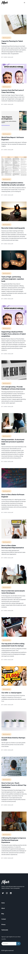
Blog (2, 913)
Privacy (3, 924)
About (3, 908)
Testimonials (4, 930)
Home (3, 902)
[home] (5, 2)
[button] (24, 3)
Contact (3, 919)
